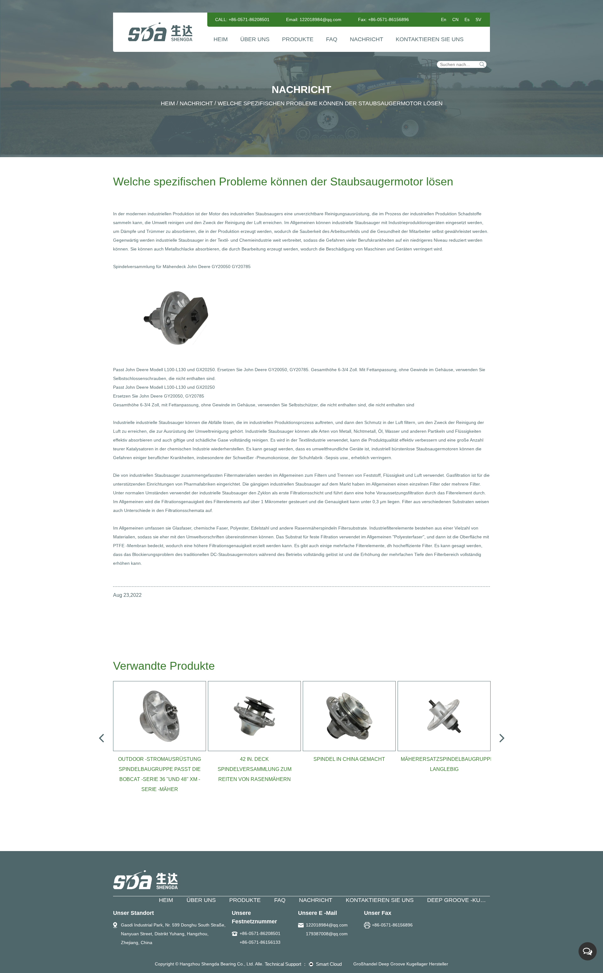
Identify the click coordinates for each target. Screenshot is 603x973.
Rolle (305, 49)
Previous (101, 737)
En (443, 19)
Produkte (297, 39)
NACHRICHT (315, 900)
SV (478, 19)
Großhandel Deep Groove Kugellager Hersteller (400, 963)
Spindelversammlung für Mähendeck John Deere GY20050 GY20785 (182, 266)
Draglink (292, 50)
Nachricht (366, 39)
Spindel (291, 51)
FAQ (331, 39)
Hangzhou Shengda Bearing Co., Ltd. (217, 963)
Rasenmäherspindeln (316, 527)
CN (455, 19)
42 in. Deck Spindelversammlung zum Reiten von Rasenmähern (254, 769)
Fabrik (248, 50)
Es (467, 19)
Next (502, 737)
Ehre (264, 49)
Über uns (254, 39)
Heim (221, 39)
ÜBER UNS (201, 900)
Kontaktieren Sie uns (430, 39)
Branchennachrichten (372, 50)
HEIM (166, 900)
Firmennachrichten (370, 51)
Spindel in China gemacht (349, 759)
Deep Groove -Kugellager (469, 900)
